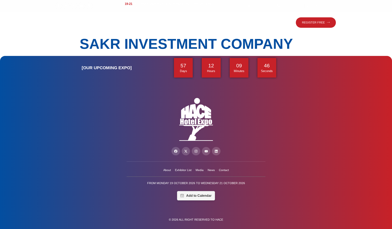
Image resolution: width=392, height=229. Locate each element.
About (101, 22)
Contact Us (253, 22)
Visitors (124, 22)
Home (85, 22)
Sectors (175, 22)
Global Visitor (279, 22)
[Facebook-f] (58, 5)
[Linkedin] (89, 5)
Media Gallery (223, 22)
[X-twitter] (66, 5)
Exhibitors (149, 22)
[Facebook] (176, 151)
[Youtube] (81, 5)
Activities (194, 22)
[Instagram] (73, 5)
